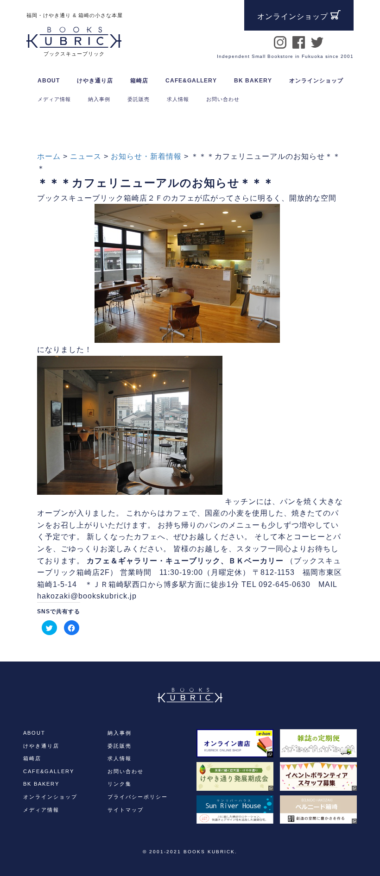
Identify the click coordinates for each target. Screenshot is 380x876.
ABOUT (49, 80)
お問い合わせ (126, 771)
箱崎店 (32, 758)
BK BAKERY (41, 784)
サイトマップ (126, 810)
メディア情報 (41, 810)
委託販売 (120, 746)
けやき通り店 (41, 746)
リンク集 (120, 784)
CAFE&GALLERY (48, 771)
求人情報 (120, 758)
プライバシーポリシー (138, 797)
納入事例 (120, 733)
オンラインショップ (316, 80)
